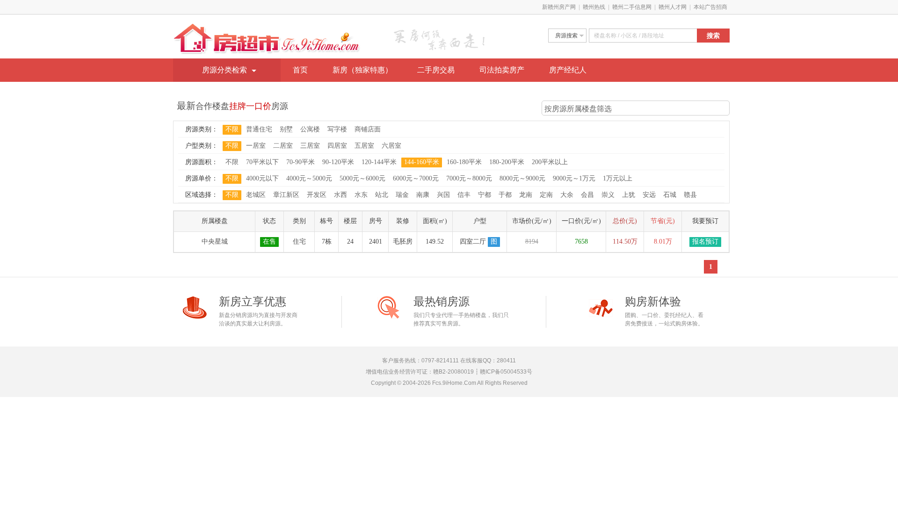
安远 (649, 194)
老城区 (256, 194)
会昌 (587, 194)
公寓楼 (310, 129)
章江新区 (286, 194)
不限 (232, 129)
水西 (340, 194)
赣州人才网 (673, 7)
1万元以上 (617, 178)
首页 (300, 70)
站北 (381, 194)
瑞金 (402, 194)
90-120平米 (338, 162)
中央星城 (215, 241)
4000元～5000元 (309, 178)
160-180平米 (464, 162)
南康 (422, 194)
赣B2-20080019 (453, 371)
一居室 (256, 145)
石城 (669, 194)
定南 (546, 194)
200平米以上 (550, 162)
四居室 (337, 145)
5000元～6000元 (362, 178)
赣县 (690, 194)
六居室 (391, 145)
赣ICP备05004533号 (506, 371)
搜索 (713, 35)
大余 (566, 194)
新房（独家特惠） (362, 70)
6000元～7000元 (416, 178)
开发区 (316, 194)
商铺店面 (368, 129)
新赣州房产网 (559, 7)
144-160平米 (421, 162)
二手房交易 (436, 70)
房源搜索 (566, 35)
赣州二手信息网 (632, 7)
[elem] (643, 36)
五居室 (364, 145)
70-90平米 (300, 162)
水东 (361, 194)
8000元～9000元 (522, 178)
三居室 (310, 145)
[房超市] (266, 28)
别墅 (286, 129)
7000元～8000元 (469, 178)
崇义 (608, 194)
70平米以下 (262, 162)
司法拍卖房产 (501, 70)
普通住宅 (259, 129)
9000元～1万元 (574, 178)
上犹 (628, 194)
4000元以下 (262, 178)
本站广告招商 (710, 7)
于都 (505, 194)
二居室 (283, 145)
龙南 (525, 194)
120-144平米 (379, 162)
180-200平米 (506, 162)
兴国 (443, 194)
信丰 (464, 194)
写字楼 (337, 129)
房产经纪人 (568, 70)
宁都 (484, 194)
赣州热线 (594, 7)
